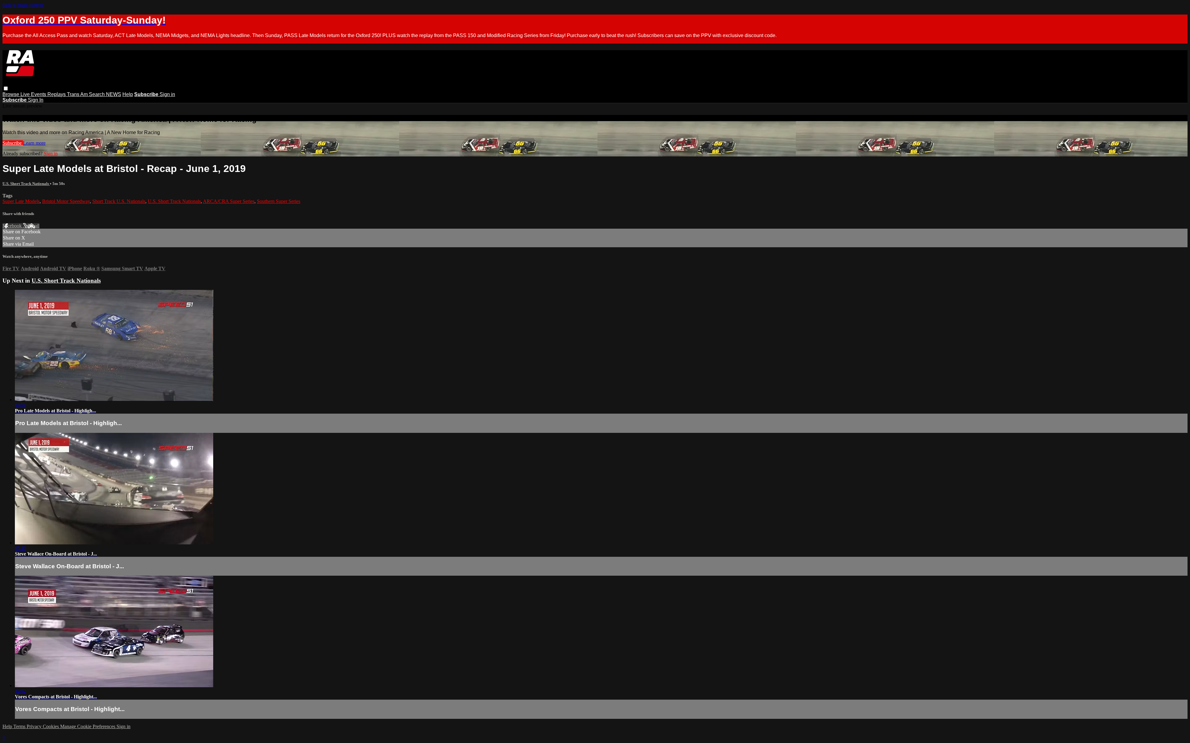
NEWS (113, 94)
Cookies (51, 726)
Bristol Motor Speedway (66, 201)
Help (127, 94)
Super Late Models (21, 201)
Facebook (12, 225)
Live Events (33, 94)
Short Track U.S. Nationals (118, 201)
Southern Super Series (278, 201)
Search (97, 94)
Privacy (35, 726)
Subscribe (12, 143)
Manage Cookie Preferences (88, 726)
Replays (57, 94)
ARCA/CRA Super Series (228, 201)
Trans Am (78, 94)
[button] (6, 88)
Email (33, 225)
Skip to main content (22, 5)
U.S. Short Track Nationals (26, 183)
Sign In (35, 100)
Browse (11, 94)
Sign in (167, 94)
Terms (20, 726)
